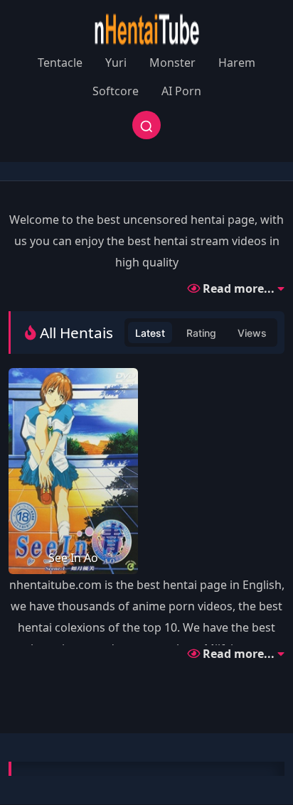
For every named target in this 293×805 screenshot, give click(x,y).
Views (252, 333)
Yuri (116, 62)
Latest (150, 333)
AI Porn (181, 91)
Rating (201, 333)
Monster (172, 62)
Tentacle (60, 62)
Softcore (115, 91)
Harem (236, 62)
